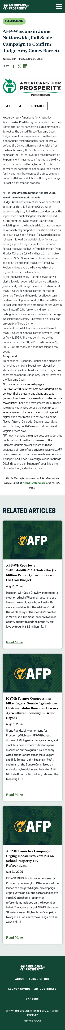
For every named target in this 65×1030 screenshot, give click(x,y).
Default (37, 106)
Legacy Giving (19, 989)
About (20, 979)
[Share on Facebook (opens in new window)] (13, 66)
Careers (32, 999)
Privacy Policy (32, 1021)
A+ (8, 106)
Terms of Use (39, 979)
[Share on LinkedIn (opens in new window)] (25, 66)
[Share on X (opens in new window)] (19, 66)
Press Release (14, 21)
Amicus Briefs (45, 990)
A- (20, 106)
